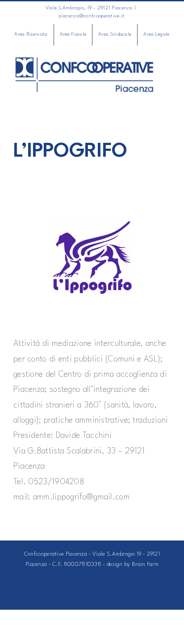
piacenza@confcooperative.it (92, 16)
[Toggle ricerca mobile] (150, 98)
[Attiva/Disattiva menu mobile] (167, 98)
